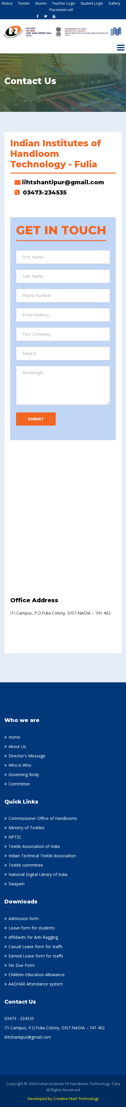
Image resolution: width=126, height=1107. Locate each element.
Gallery (114, 3)
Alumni (41, 3)
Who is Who (19, 765)
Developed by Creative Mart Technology (63, 1098)
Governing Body (23, 774)
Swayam (16, 883)
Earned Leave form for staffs (35, 956)
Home (14, 737)
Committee (19, 784)
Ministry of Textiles (26, 827)
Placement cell (61, 9)
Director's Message (26, 756)
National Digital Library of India (37, 874)
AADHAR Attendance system (35, 984)
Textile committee (25, 865)
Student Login (92, 3)
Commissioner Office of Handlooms (42, 818)
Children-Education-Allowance (36, 974)
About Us (17, 746)
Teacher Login (63, 3)
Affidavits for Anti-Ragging (33, 937)
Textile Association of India (34, 846)
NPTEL (15, 837)
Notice (7, 3)
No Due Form (21, 965)
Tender (24, 3)
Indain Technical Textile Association (42, 855)
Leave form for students (31, 928)
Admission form (23, 918)
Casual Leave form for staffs (35, 946)
